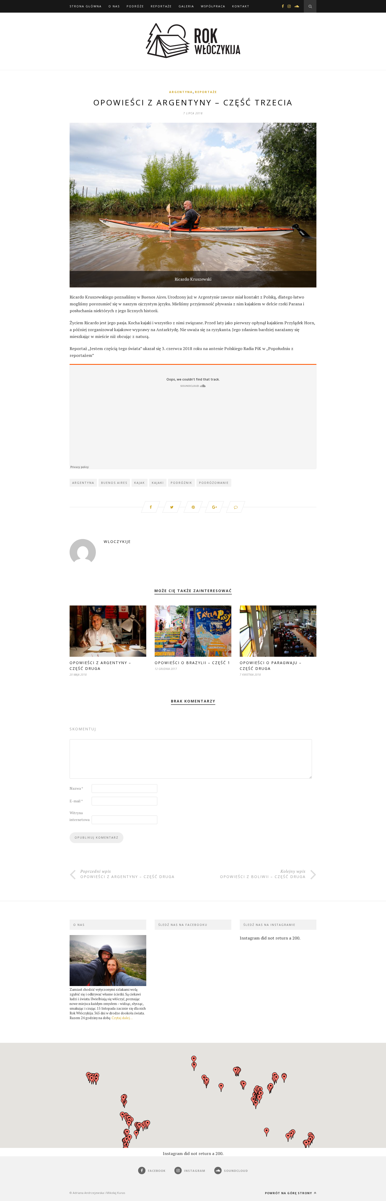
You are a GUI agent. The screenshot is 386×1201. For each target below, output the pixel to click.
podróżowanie (214, 483)
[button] (194, 1066)
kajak (139, 483)
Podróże (135, 6)
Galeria (186, 6)
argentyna (83, 483)
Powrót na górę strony (289, 1193)
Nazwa (76, 788)
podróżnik (181, 483)
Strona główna (86, 6)
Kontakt (240, 6)
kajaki (158, 483)
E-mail (76, 800)
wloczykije (117, 541)
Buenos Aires (114, 483)
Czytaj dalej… (122, 1018)
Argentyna (181, 92)
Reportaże (161, 6)
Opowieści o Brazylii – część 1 (192, 662)
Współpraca (213, 6)
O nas (114, 6)
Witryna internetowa (80, 816)
